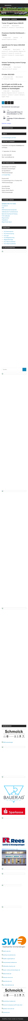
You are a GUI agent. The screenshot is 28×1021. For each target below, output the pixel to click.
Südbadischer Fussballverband (10, 211)
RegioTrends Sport (7, 222)
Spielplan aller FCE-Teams (9, 203)
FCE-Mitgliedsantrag (9, 237)
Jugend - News (5, 96)
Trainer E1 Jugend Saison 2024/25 (12, 23)
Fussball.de (5, 205)
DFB (3, 207)
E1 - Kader (10, 79)
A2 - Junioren (9, 51)
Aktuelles (4, 27)
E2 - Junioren (16, 55)
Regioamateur (5, 218)
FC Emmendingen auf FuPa (9, 137)
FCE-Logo (6, 235)
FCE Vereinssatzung (9, 233)
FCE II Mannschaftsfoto (10, 243)
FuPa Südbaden (6, 216)
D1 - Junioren (16, 53)
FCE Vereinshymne (8, 231)
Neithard (16, 37)
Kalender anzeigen (6, 123)
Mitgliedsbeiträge (8, 239)
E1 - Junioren (10, 27)
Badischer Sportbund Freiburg (9, 214)
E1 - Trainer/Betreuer (19, 27)
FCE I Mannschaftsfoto (9, 241)
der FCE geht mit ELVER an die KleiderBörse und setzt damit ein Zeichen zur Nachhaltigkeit (13, 86)
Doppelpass (5, 220)
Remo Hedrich (15, 25)
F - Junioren (9, 94)
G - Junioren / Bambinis (18, 94)
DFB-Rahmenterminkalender (9, 209)
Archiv (8, 69)
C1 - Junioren (9, 53)
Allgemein (21, 51)
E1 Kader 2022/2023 (8, 74)
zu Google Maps (6, 175)
